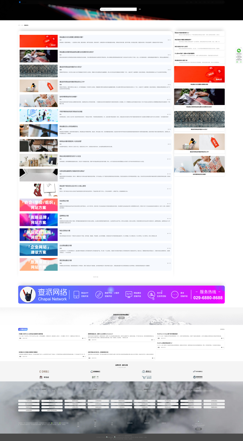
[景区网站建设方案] (39, 264)
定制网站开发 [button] (146, 423)
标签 (22, 25)
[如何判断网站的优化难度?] (39, 100)
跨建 (20, 338)
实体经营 (44, 389)
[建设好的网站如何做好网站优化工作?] (39, 85)
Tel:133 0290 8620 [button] (219, 2)
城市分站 (132, 437)
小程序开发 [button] (163, 423)
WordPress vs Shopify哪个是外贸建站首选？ (167, 333)
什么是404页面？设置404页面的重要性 (185, 53)
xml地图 (145, 437)
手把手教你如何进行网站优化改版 (71, 111)
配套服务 (146, 389)
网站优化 (26, 25)
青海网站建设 (168, 407)
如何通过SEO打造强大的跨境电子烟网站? (28, 352)
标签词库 (136, 437)
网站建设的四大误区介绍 (181, 60)
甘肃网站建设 (98, 404)
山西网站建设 (75, 407)
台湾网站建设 (29, 410)
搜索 (140, 9)
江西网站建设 (191, 404)
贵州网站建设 (145, 404)
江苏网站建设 (98, 400)
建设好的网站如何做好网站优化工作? (72, 82)
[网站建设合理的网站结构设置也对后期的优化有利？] (39, 56)
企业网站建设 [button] (130, 423)
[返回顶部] (240, 61)
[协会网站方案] (39, 204)
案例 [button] (191, 2)
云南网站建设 (145, 407)
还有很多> (222, 329)
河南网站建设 (29, 407)
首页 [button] (187, 2)
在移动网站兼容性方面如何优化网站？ (72, 171)
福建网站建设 (75, 400)
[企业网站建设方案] (39, 249)
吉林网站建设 (214, 400)
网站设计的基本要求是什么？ (182, 32)
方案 (61, 203)
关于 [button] (208, 2)
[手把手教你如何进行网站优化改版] (39, 115)
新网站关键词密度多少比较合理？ (71, 141)
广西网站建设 (121, 407)
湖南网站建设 (168, 404)
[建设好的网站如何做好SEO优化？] (39, 70)
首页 (19, 25)
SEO (60, 40)
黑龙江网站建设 (28, 404)
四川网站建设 (121, 404)
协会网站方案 (64, 201)
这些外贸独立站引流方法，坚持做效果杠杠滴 (98, 352)
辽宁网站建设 (191, 400)
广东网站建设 (29, 400)
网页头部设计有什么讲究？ (181, 46)
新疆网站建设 (214, 407)
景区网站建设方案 (66, 260)
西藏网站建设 (191, 407)
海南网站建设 (121, 400)
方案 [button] (196, 2)
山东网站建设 (145, 400)
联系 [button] (212, 2)
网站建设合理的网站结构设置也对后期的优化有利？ (77, 52)
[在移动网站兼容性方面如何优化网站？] (39, 175)
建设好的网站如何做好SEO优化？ (71, 67)
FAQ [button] (205, 2)
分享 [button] (200, 2)
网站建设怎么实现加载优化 (69, 126)
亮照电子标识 (127, 437)
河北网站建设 (168, 400)
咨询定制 (121, 317)
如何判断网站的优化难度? (68, 97)
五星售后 (95, 389)
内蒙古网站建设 (52, 404)
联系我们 (198, 429)
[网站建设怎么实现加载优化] (39, 130)
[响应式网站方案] (39, 234)
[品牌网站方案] (39, 219)
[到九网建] (22, 2)
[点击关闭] (241, 47)
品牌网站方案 (64, 216)
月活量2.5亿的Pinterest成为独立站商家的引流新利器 (31, 333)
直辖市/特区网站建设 (52, 410)
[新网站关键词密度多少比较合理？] (39, 145)
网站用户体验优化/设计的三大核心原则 (73, 186)
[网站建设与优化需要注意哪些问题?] (39, 41)
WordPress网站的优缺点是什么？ (165, 343)
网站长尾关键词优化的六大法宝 (70, 156)
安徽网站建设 (98, 407)
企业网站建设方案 (66, 245)
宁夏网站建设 (75, 404)
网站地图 (141, 437)
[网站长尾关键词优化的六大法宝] (39, 160)
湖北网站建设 (214, 404)
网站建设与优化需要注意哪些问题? (71, 37)
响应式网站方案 (65, 230)
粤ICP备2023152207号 (101, 437)
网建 (61, 69)
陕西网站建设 (52, 407)
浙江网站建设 (52, 400)
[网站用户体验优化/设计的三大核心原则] (39, 190)
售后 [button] (95, 426)
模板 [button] (78, 426)
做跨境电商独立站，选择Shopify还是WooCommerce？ (100, 333)
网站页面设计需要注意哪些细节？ (183, 39)
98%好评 (197, 389)
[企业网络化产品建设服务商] (121, 294)
